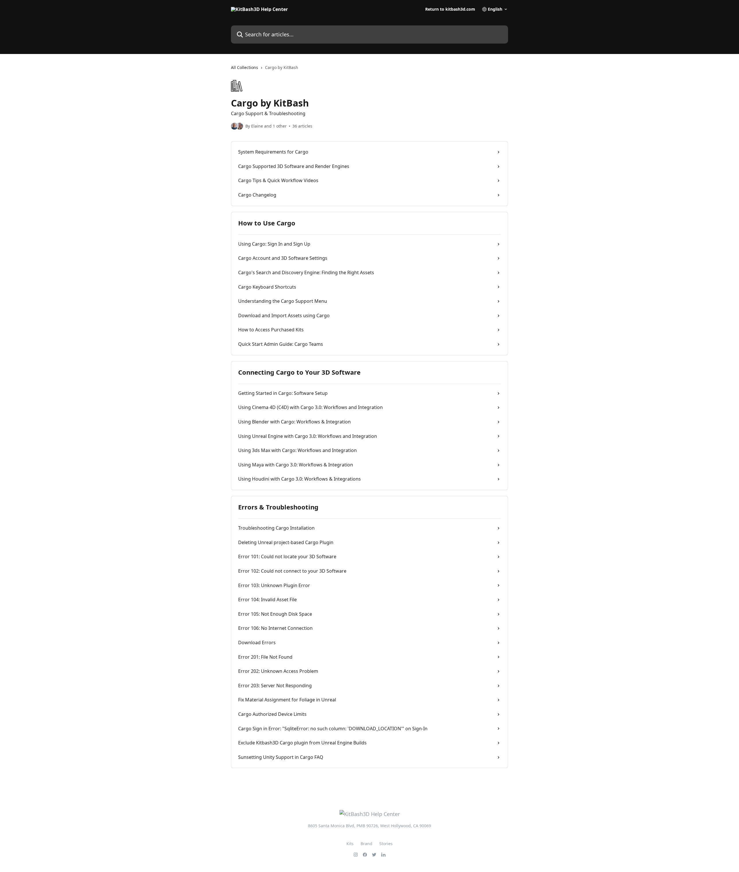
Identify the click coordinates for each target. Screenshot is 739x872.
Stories (386, 843)
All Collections (244, 67)
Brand (366, 843)
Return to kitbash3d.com (450, 9)
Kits (350, 843)
